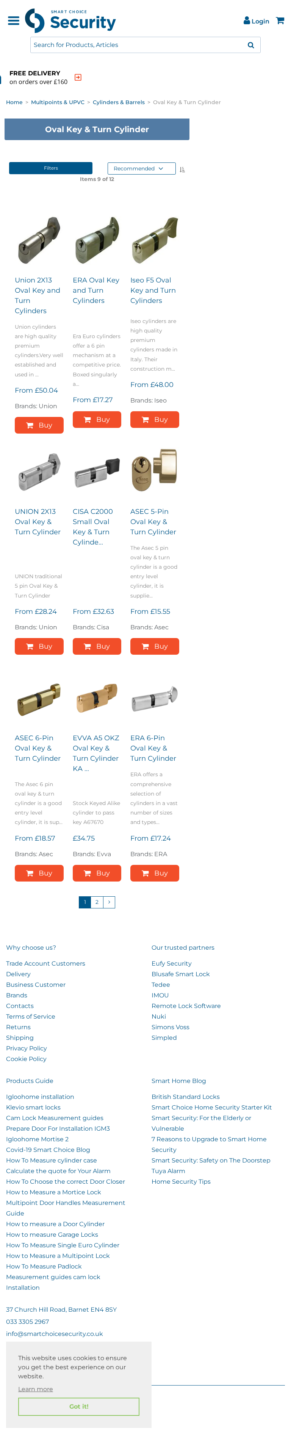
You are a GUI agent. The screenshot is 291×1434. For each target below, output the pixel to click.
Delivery (18, 974)
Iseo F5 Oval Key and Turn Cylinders (153, 290)
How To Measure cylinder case (51, 1160)
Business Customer (36, 984)
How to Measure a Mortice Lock (53, 1192)
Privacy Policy (26, 1048)
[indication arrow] (78, 77)
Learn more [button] (35, 1389)
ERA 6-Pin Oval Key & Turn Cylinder (153, 748)
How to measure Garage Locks (52, 1234)
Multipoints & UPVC (57, 102)
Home (14, 102)
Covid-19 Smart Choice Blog (48, 1149)
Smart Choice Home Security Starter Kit (212, 1107)
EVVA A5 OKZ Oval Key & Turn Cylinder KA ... (96, 753)
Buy (45, 425)
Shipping (20, 1037)
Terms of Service (30, 1016)
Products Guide (29, 1080)
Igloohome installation (40, 1096)
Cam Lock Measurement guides (54, 1118)
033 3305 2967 (27, 1321)
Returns (18, 1027)
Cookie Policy (26, 1059)
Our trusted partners (183, 947)
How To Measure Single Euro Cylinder (62, 1245)
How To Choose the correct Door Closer (65, 1181)
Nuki (159, 1016)
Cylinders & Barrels (119, 102)
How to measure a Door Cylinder (55, 1224)
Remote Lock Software (186, 1006)
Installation (23, 1287)
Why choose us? (31, 947)
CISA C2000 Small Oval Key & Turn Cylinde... (93, 526)
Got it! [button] (79, 1406)
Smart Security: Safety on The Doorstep (211, 1160)
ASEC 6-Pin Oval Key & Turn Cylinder (38, 748)
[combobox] (145, 45)
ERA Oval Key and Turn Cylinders (96, 290)
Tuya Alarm (168, 1171)
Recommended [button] (134, 168)
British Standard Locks (186, 1096)
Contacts (20, 1006)
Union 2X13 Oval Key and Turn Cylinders (37, 295)
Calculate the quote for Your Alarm (58, 1171)
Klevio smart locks (33, 1107)
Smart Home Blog (179, 1080)
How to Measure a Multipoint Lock (58, 1255)
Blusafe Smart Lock (181, 974)
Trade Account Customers (45, 963)
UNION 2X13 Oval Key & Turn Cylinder (38, 521)
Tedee (161, 984)
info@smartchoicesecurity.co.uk (54, 1333)
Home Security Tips (181, 1181)
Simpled (164, 1037)
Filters (51, 168)
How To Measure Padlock (44, 1266)
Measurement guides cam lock (53, 1277)
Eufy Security (172, 963)
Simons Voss (170, 1027)
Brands (16, 995)
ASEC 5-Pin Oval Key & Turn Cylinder (153, 521)
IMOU (160, 995)
